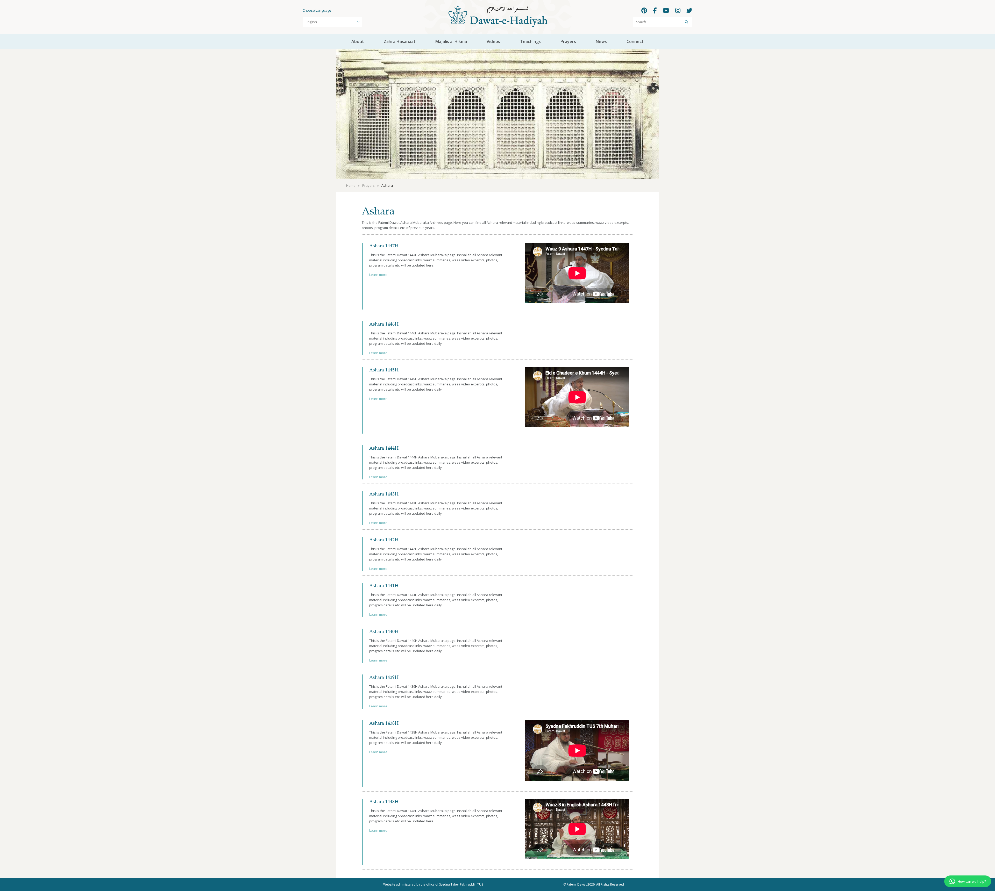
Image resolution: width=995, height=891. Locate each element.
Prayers (568, 41)
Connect (635, 41)
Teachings (530, 41)
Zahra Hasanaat (400, 41)
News (601, 41)
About (357, 41)
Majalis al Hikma (451, 41)
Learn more (378, 274)
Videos (493, 41)
